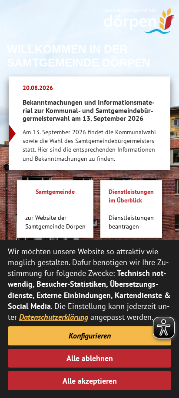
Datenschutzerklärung (53, 317)
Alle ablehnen (89, 358)
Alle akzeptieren (90, 381)
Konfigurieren (90, 336)
